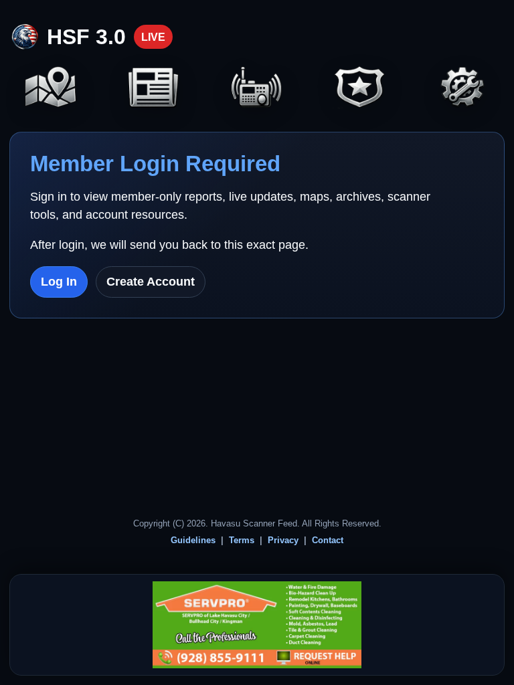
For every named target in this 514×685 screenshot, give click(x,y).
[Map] (50, 88)
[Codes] (360, 88)
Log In (59, 281)
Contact (327, 540)
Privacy (283, 540)
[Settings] (463, 88)
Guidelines (193, 540)
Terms (241, 540)
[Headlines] (153, 88)
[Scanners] (257, 88)
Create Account (150, 281)
